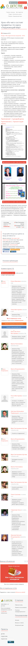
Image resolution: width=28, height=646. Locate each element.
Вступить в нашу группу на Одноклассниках (14, 323)
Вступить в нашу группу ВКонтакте (14, 327)
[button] (14, 318)
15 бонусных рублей (19, 320)
